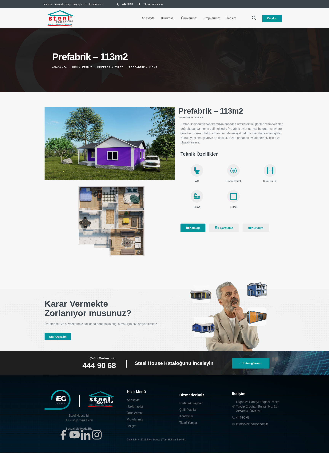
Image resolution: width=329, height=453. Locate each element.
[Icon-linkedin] (85, 434)
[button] (58, 336)
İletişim (231, 18)
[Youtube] (74, 434)
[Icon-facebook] (63, 434)
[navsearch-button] (254, 18)
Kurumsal (167, 18)
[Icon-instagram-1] (97, 434)
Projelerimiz (212, 18)
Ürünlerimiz (189, 18)
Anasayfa (148, 18)
